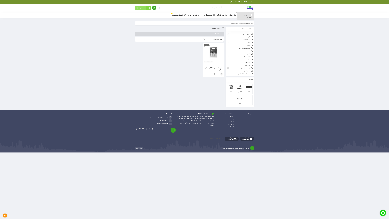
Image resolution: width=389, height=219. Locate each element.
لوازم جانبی (247, 65)
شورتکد (232, 122)
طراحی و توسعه (138, 148)
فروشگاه (232, 127)
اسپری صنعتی (246, 34)
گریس (248, 60)
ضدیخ (248, 54)
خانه (252, 23)
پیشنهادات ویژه (246, 40)
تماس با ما (231, 117)
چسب (248, 42)
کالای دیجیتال (246, 57)
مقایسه (217, 74)
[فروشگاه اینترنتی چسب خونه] (250, 8)
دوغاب (248, 45)
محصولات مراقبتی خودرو (244, 74)
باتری (248, 37)
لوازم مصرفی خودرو (245, 68)
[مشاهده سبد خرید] (148, 8)
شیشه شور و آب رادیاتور (244, 48)
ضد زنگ (248, 51)
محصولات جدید (246, 71)
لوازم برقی (247, 62)
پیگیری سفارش (230, 124)
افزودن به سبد (221, 74)
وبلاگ (232, 119)
